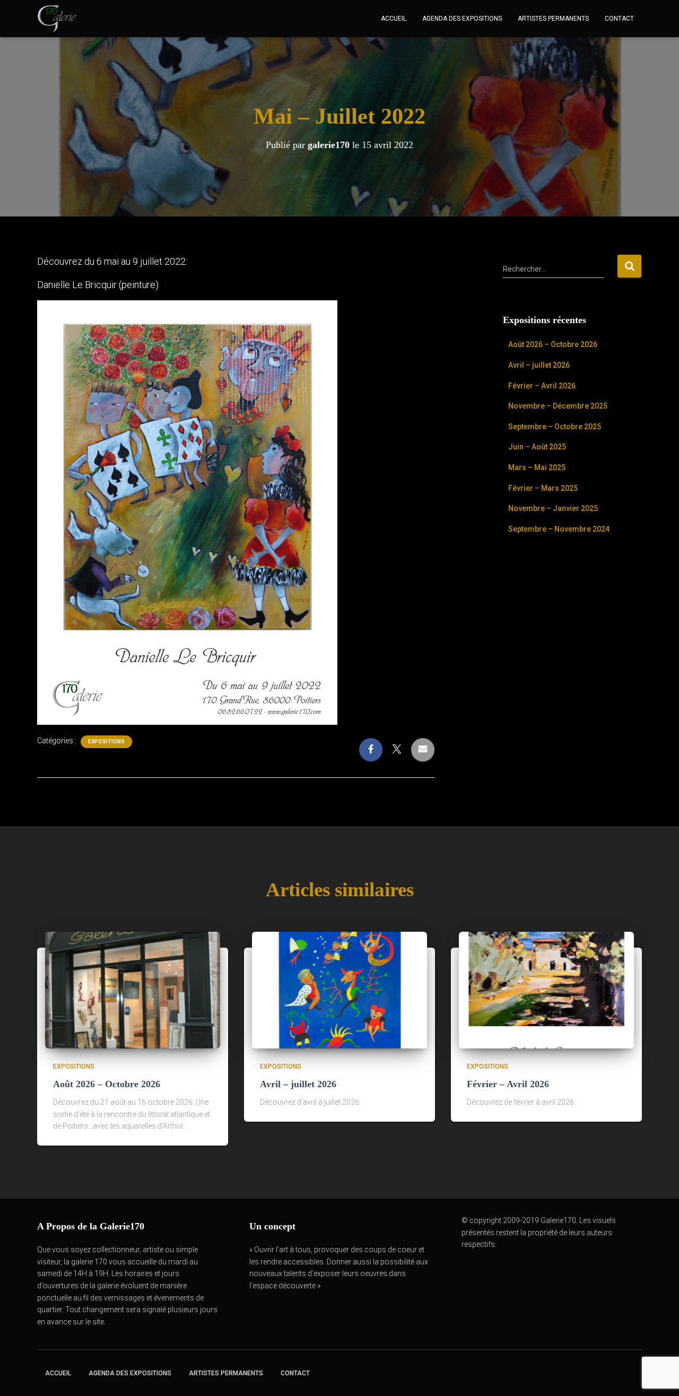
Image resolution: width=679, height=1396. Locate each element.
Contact (619, 18)
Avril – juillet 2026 (539, 365)
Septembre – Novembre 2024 (559, 529)
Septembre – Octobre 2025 (554, 426)
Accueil (393, 18)
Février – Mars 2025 (543, 488)
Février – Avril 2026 (542, 385)
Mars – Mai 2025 (536, 467)
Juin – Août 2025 (537, 447)
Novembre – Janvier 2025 (553, 508)
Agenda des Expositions (462, 18)
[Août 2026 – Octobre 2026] (132, 989)
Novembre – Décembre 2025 (557, 406)
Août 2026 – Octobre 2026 (552, 344)
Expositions (106, 741)
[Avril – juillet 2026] (339, 989)
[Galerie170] (57, 18)
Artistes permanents (553, 18)
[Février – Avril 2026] (546, 989)
